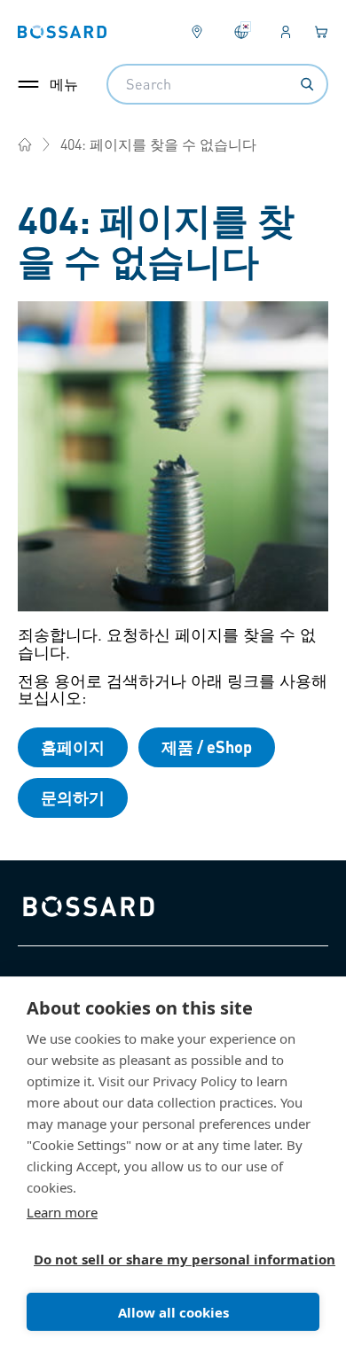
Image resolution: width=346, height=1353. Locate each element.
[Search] (307, 84)
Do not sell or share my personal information (166, 1259)
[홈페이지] (25, 144)
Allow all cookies (173, 1312)
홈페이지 (73, 746)
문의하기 (73, 797)
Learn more (62, 1212)
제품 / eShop (206, 746)
